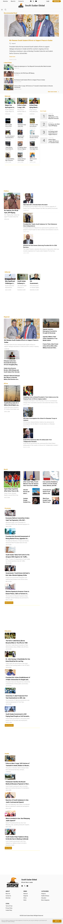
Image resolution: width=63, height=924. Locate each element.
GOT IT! (57, 921)
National (7, 96)
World (6, 469)
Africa (6, 383)
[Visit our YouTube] (36, 1)
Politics (6, 191)
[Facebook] (31, 1)
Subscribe (56, 1)
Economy (8, 508)
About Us (13, 1)
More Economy (9, 602)
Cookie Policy (9, 910)
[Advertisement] (22, 176)
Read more (7, 56)
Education (8, 631)
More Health (8, 848)
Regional (6, 317)
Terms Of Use (9, 906)
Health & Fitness (45, 895)
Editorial (7, 272)
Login (47, 1)
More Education (9, 725)
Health (8, 43)
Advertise (5, 1)
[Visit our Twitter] (33, 1)
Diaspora (43, 893)
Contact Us (21, 1)
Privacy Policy (9, 908)
